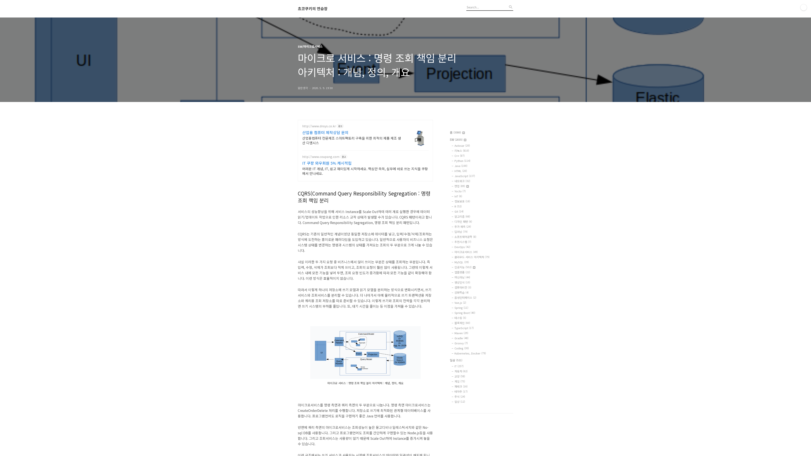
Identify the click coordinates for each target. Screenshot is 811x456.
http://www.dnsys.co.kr (319, 126)
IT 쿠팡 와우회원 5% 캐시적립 (327, 163)
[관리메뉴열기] (803, 7)
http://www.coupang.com (320, 157)
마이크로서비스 (466, 252)
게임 (459, 381)
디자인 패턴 (463, 222)
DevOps (462, 247)
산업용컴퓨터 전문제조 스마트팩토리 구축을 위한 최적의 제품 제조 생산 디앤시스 (351, 140)
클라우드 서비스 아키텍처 (472, 257)
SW (456, 139)
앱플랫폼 (462, 272)
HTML (460, 171)
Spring (461, 308)
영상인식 (462, 282)
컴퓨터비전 (462, 287)
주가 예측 (462, 227)
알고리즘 (462, 216)
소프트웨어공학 (465, 237)
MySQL (461, 262)
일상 (456, 360)
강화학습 (461, 292)
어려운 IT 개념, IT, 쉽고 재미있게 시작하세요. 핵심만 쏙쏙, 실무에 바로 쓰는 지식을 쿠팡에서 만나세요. (365, 171)
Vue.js (460, 303)
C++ (459, 156)
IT (459, 366)
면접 (459, 186)
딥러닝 (461, 232)
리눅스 (461, 151)
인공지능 (463, 267)
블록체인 (462, 323)
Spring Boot (464, 313)
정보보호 (462, 201)
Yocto (460, 191)
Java (460, 166)
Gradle (461, 338)
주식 (459, 397)
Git (459, 211)
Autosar (462, 146)
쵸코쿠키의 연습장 (313, 8)
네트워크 (462, 181)
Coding (461, 348)
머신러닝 (462, 277)
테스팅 (460, 318)
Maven (461, 333)
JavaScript (464, 176)
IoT (458, 196)
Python (462, 161)
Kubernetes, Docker (470, 353)
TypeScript (464, 328)
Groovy (461, 343)
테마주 (461, 392)
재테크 (461, 386)
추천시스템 (462, 242)
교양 (459, 376)
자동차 (461, 371)
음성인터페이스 (465, 298)
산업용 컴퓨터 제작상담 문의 (325, 132)
